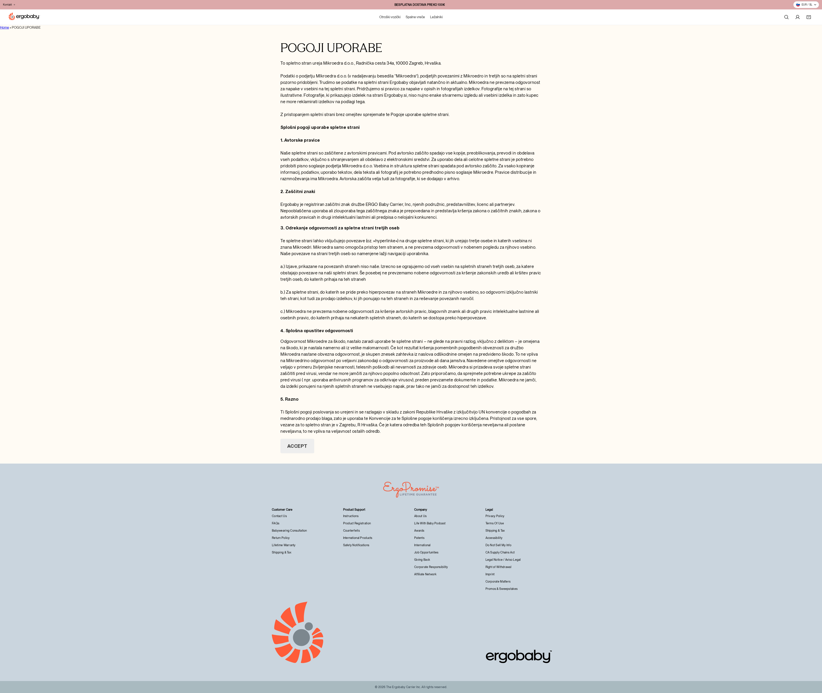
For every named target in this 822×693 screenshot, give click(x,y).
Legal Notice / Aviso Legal (503, 559)
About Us (420, 516)
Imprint (490, 574)
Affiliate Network (425, 574)
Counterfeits (351, 530)
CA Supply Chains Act (500, 552)
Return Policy (281, 538)
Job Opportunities (426, 552)
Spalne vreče (415, 17)
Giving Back (422, 559)
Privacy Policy (495, 516)
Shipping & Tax (281, 552)
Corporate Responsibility (431, 567)
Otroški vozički (390, 17)
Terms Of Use (494, 523)
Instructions (351, 516)
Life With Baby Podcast (429, 523)
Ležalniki (436, 17)
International (422, 545)
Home (4, 27)
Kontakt (7, 4)
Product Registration (357, 523)
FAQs (275, 523)
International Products (357, 538)
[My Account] (797, 17)
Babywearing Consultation (289, 530)
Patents (419, 538)
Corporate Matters (498, 581)
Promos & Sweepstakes (501, 588)
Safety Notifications (356, 545)
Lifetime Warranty (284, 545)
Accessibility (494, 538)
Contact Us (279, 516)
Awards (419, 530)
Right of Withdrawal (498, 567)
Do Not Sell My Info (498, 545)
